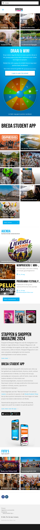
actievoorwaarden (30, 69)
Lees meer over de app (9, 409)
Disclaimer (4, 512)
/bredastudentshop (11, 57)
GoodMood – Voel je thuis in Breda (10, 27)
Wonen (3, 199)
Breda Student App (8, 513)
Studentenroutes (6, 45)
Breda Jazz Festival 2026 (9, 471)
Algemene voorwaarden (7, 510)
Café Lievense (35, 261)
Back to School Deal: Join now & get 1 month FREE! (3, 148)
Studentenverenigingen (29, 45)
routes (16, 63)
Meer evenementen (10, 299)
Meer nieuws (8, 222)
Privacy (3, 508)
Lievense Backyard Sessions (9, 261)
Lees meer (5, 358)
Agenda (5, 231)
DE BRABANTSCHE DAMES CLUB (10, 488)
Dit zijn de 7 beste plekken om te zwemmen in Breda (30, 148)
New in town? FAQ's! (27, 165)
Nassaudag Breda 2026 (28, 471)
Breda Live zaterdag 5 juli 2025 (30, 488)
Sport (3, 182)
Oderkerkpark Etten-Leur (25, 292)
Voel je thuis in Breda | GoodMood (10, 216)
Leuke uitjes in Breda (7, 165)
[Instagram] (6, 496)
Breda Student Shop (28, 27)
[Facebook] (3, 496)
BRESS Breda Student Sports (14, 148)
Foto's (5, 451)
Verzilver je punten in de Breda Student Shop (30, 199)
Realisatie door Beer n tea (8, 520)
